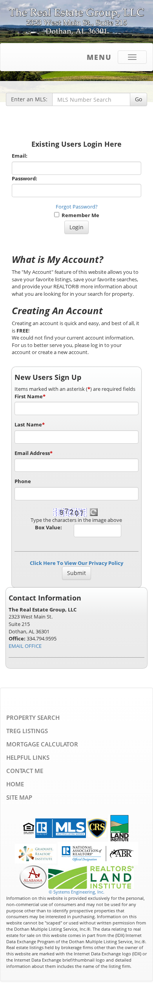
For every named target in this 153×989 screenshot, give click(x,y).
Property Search (33, 717)
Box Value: (48, 527)
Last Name (30, 424)
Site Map (19, 797)
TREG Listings (27, 731)
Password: (24, 178)
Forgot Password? (77, 206)
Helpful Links (27, 757)
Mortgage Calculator (42, 744)
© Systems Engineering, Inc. (76, 892)
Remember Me (79, 215)
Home (15, 784)
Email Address (34, 453)
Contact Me (24, 771)
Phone (23, 481)
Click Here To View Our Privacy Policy (76, 562)
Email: (19, 155)
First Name (30, 396)
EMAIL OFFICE (25, 645)
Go (138, 99)
